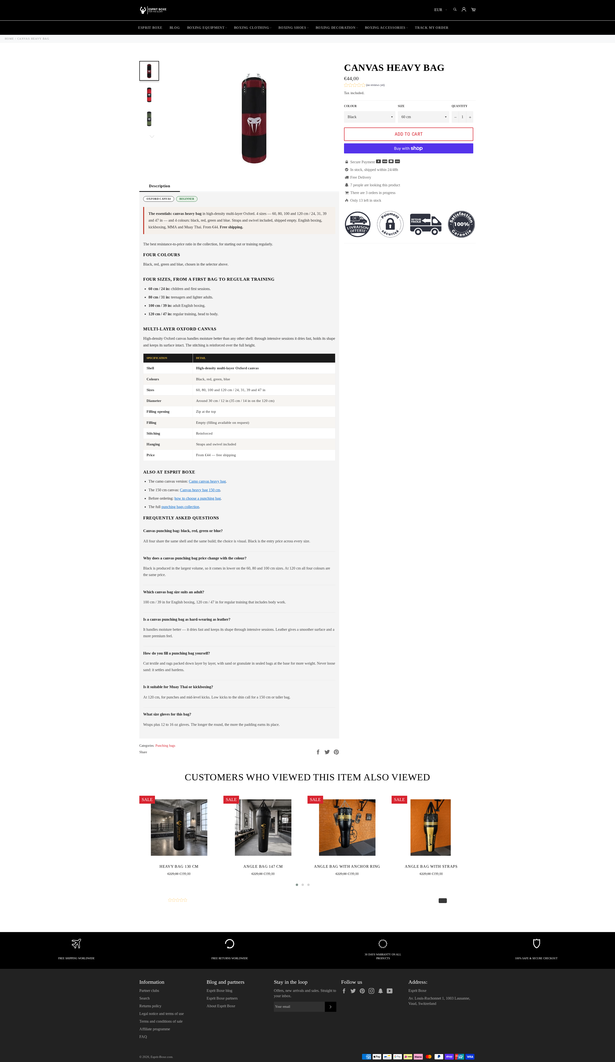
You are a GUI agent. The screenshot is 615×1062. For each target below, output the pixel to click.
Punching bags (165, 745)
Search (144, 998)
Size (401, 106)
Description (159, 186)
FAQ (143, 1037)
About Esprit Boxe (221, 1006)
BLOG (175, 28)
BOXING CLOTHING (251, 28)
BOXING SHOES (292, 28)
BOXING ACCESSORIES (385, 28)
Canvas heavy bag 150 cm (200, 490)
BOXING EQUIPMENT (206, 28)
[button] (364, 85)
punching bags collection (180, 507)
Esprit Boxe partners (222, 998)
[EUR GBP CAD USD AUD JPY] (440, 10)
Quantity (459, 106)
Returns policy (150, 1006)
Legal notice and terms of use (161, 1014)
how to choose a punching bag (197, 498)
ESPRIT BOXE (150, 28)
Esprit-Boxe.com (161, 1057)
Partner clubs (149, 991)
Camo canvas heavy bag (207, 481)
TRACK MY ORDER (432, 28)
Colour (350, 106)
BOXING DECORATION (336, 28)
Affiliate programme (154, 1029)
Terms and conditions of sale (161, 1021)
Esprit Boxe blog (219, 991)
